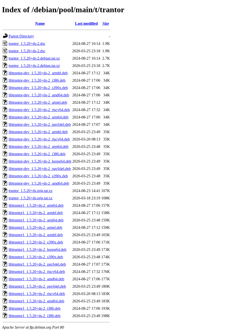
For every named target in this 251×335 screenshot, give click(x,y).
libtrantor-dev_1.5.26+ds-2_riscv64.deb (39, 139)
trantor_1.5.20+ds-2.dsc (27, 43)
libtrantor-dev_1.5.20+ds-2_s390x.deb (38, 88)
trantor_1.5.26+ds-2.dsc (27, 51)
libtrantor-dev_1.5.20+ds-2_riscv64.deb (39, 110)
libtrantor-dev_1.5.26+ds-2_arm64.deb (38, 146)
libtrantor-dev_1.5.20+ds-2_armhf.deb (38, 73)
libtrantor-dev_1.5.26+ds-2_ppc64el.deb (40, 169)
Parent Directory (21, 36)
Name (40, 23)
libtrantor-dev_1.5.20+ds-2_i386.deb (37, 80)
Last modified (86, 23)
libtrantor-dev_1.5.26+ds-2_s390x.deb (38, 176)
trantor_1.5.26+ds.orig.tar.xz (30, 198)
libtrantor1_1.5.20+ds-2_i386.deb (35, 308)
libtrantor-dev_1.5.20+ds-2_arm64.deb (38, 117)
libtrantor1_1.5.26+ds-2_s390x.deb (36, 257)
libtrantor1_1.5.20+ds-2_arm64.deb (36, 205)
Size (105, 23)
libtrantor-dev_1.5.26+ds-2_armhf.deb (38, 132)
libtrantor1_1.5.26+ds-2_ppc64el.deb (37, 286)
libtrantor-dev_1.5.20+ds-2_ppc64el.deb (40, 124)
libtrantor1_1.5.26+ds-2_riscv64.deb (37, 294)
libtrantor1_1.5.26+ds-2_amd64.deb (36, 301)
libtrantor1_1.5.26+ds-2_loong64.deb (37, 249)
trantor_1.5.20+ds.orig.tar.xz (30, 191)
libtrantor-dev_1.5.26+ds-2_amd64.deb (39, 183)
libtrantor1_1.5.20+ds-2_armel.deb (35, 227)
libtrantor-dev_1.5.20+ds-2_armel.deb (38, 102)
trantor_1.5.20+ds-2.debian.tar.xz (34, 58)
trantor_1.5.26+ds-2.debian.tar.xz (34, 66)
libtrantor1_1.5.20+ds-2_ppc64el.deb (37, 264)
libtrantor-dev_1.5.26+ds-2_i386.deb (37, 154)
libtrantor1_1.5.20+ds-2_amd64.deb (36, 279)
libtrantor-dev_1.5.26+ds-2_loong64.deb (40, 161)
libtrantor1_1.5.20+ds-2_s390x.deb (36, 242)
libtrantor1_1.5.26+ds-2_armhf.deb (36, 235)
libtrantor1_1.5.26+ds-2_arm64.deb (36, 220)
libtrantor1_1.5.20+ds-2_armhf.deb (36, 213)
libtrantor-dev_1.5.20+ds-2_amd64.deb (39, 95)
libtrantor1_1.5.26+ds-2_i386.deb (35, 316)
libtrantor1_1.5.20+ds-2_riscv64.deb (37, 272)
